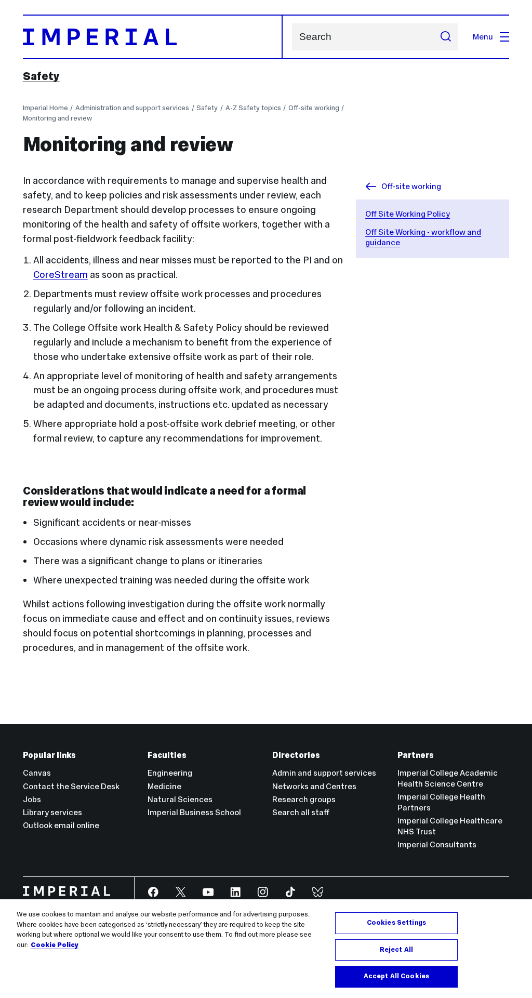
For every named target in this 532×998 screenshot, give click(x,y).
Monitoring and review (57, 118)
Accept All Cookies (396, 976)
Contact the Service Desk (71, 786)
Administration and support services (132, 107)
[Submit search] (445, 36)
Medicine (164, 786)
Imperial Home (45, 107)
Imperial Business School (194, 812)
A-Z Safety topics (253, 107)
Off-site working (313, 107)
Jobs (32, 799)
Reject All (396, 950)
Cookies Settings (396, 923)
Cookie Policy (54, 945)
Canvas (37, 773)
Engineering (170, 773)
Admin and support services (324, 773)
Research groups (304, 799)
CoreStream (60, 275)
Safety (41, 76)
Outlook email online (61, 825)
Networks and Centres (314, 786)
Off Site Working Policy (407, 214)
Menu (483, 37)
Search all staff (300, 812)
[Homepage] (153, 37)
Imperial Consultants (436, 844)
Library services (52, 812)
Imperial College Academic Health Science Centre (447, 778)
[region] (266, 948)
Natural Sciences (180, 799)
